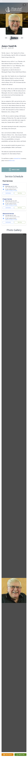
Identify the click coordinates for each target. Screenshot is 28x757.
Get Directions (8, 193)
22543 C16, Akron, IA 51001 (11, 190)
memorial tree (17, 158)
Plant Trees (20, 193)
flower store (12, 160)
